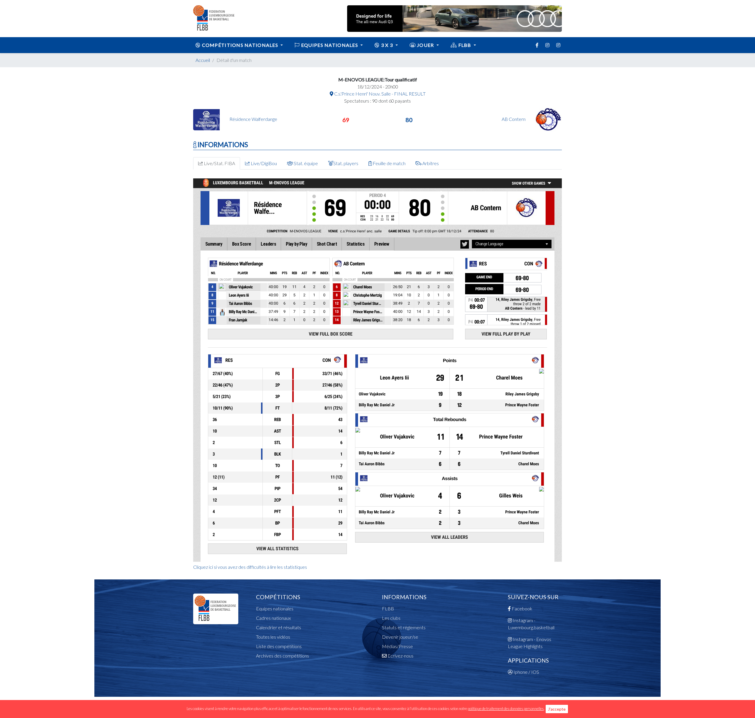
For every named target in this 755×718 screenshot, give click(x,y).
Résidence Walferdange (253, 119)
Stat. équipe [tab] (305, 163)
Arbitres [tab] (430, 163)
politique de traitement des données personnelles (506, 708)
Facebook (521, 608)
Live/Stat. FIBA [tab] (219, 163)
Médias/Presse (397, 646)
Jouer (425, 45)
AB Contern (514, 119)
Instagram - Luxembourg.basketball (531, 623)
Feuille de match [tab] (389, 163)
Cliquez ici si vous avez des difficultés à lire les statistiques (250, 567)
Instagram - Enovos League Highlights (529, 642)
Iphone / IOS (526, 672)
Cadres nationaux (273, 618)
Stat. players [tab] (345, 163)
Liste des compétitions (279, 646)
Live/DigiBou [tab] (263, 163)
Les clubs (391, 618)
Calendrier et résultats (278, 627)
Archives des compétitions (282, 655)
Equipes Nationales (330, 45)
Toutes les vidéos (273, 637)
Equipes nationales (274, 608)
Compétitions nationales (240, 45)
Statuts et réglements (404, 627)
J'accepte (557, 709)
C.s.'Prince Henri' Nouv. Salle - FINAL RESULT (379, 93)
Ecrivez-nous (400, 655)
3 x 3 (387, 45)
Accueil (203, 60)
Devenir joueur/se (400, 637)
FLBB (464, 45)
